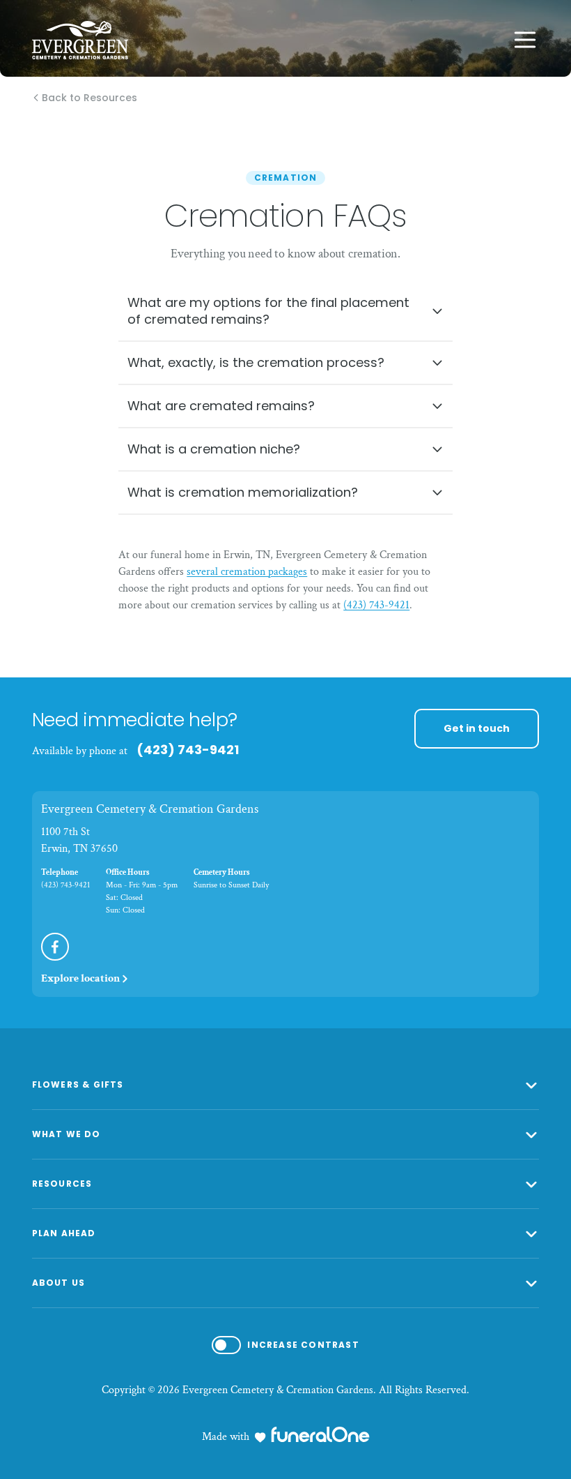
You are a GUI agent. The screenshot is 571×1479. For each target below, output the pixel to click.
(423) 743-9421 (376, 605)
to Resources (90, 98)
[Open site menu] (525, 40)
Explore (80, 978)
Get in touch (477, 728)
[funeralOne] (320, 1434)
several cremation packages (247, 571)
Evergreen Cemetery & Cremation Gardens (149, 809)
